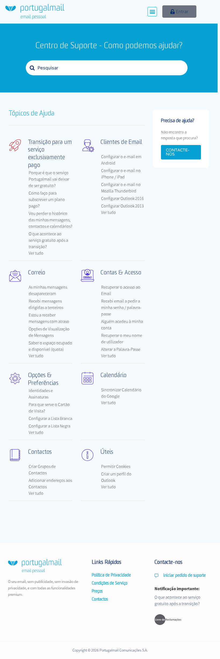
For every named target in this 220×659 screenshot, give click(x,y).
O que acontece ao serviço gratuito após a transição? (48, 240)
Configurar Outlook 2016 (122, 198)
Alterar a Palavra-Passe (120, 349)
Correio (36, 273)
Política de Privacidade (111, 575)
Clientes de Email (121, 142)
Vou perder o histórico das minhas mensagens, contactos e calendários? (50, 220)
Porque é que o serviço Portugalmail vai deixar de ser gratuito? (49, 179)
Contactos (40, 452)
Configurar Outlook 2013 (122, 206)
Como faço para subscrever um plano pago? (47, 199)
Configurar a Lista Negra (49, 426)
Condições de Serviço (109, 583)
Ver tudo (36, 253)
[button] (152, 11)
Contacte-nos (177, 152)
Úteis (106, 452)
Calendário (113, 376)
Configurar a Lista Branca (50, 418)
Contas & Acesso (120, 273)
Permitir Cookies (115, 466)
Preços (97, 591)
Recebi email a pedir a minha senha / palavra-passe (121, 307)
